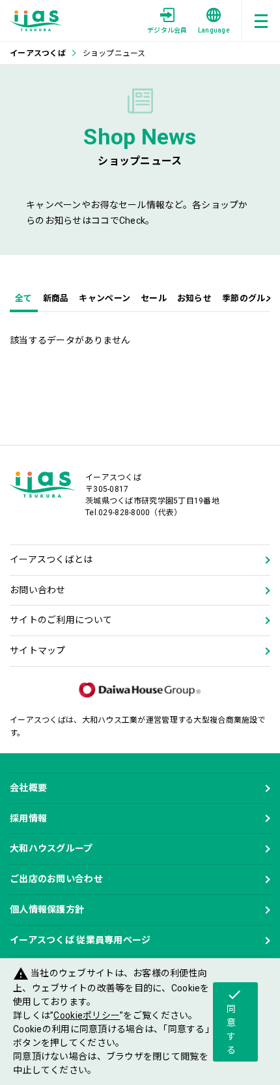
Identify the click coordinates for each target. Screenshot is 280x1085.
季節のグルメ (248, 298)
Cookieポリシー (86, 1015)
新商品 (56, 298)
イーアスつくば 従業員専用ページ (80, 940)
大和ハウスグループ (51, 848)
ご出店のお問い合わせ (56, 879)
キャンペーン (104, 298)
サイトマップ (38, 650)
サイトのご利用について (61, 620)
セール (154, 298)
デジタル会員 (167, 30)
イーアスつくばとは (51, 559)
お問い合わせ (38, 590)
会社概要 (28, 788)
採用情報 (28, 818)
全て (24, 298)
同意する (234, 1021)
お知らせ (194, 298)
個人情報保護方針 (47, 909)
